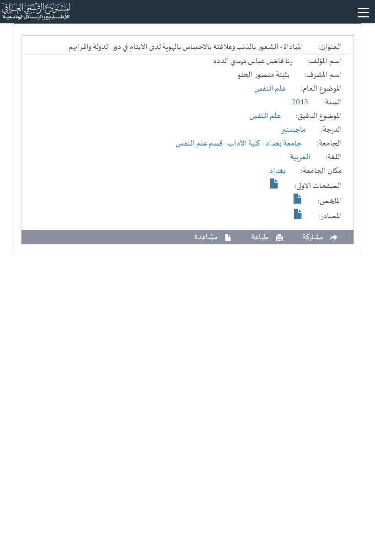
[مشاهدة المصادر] (298, 214)
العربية (300, 157)
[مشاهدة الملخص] (298, 199)
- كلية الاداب (246, 144)
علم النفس (270, 89)
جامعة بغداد (283, 144)
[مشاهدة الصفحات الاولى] (274, 183)
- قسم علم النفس (202, 144)
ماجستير (293, 130)
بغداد (277, 171)
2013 (300, 102)
